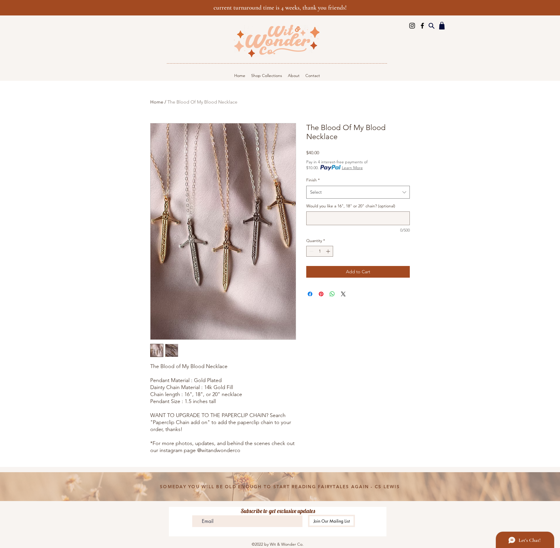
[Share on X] (343, 293)
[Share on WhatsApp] (332, 293)
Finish (313, 180)
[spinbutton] (319, 251)
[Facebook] (422, 25)
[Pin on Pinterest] (321, 293)
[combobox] (358, 192)
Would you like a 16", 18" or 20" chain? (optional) (350, 206)
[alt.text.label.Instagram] (412, 25)
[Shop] (442, 25)
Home (156, 102)
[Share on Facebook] (310, 293)
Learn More (352, 167)
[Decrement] (310, 251)
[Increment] (328, 251)
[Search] (431, 25)
